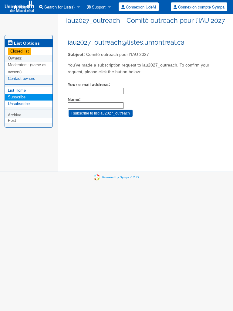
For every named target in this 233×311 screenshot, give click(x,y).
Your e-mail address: (89, 84)
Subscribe (16, 97)
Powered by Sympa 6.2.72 (121, 177)
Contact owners (21, 78)
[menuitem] (58, 7)
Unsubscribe (19, 103)
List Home (17, 90)
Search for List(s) (59, 7)
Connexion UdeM (140, 7)
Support (98, 7)
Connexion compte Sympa (201, 7)
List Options (26, 43)
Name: (74, 99)
